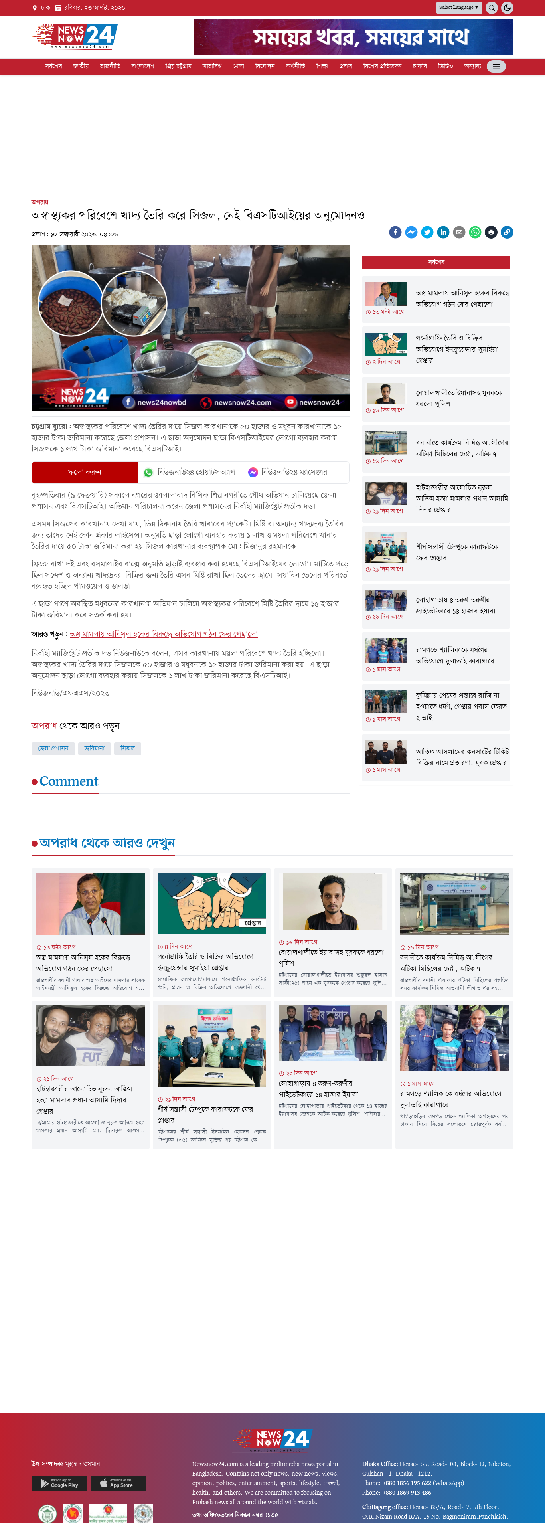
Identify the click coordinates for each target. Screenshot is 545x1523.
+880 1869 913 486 (407, 1493)
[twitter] (427, 232)
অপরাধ (40, 202)
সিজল (127, 748)
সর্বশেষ (53, 66)
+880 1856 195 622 (407, 1483)
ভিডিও (445, 66)
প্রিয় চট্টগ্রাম (179, 66)
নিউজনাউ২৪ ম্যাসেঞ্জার (294, 472)
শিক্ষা (322, 66)
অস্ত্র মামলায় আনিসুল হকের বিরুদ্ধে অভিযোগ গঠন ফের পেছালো (164, 634)
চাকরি (420, 66)
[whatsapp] (475, 232)
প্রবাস (346, 66)
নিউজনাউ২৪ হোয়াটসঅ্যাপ (196, 472)
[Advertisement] (272, 135)
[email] (459, 232)
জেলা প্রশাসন (53, 748)
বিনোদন (265, 66)
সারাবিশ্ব (212, 66)
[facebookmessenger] (411, 232)
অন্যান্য (472, 66)
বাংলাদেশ (143, 66)
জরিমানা (95, 748)
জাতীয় (81, 66)
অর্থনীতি (295, 66)
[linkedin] (443, 232)
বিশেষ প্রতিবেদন (382, 66)
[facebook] (395, 232)
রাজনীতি (110, 66)
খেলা (238, 66)
